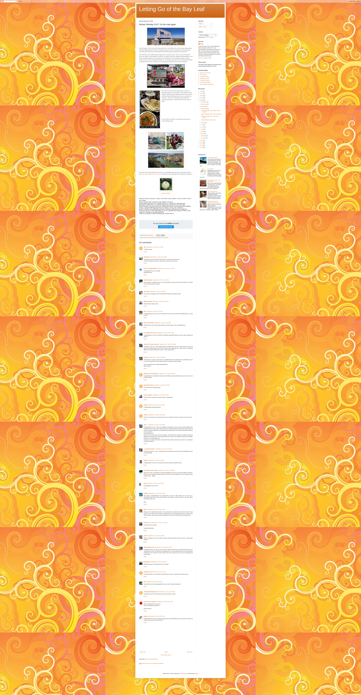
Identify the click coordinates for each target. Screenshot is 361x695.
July (202, 124)
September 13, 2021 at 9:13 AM (160, 395)
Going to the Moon (156, 174)
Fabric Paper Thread (205, 73)
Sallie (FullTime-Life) (149, 547)
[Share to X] (160, 235)
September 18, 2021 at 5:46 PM (167, 591)
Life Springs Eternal (212, 157)
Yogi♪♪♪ (146, 424)
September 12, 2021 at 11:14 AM (154, 247)
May (202, 129)
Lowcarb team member (150, 601)
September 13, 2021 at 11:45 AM (156, 424)
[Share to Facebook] (162, 235)
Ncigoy (145, 405)
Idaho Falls (145, 237)
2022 (201, 98)
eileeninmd (146, 257)
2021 (201, 100)
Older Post (189, 652)
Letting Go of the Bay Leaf (172, 9)
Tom (145, 247)
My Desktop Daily (148, 385)
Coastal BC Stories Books (151, 470)
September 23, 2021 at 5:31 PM (165, 601)
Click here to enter (166, 227)
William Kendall (148, 301)
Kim (145, 311)
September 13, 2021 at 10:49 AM (156, 415)
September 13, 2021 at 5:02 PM (156, 460)
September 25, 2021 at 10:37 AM (156, 616)
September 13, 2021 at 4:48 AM (157, 357)
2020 (201, 140)
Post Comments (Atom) (152, 659)
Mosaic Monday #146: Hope (208, 120)
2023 (201, 95)
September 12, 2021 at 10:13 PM (165, 332)
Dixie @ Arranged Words (150, 268)
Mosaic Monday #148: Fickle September (211, 114)
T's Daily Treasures (205, 80)
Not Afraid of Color (204, 78)
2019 (201, 143)
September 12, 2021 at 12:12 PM (165, 268)
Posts (202, 23)
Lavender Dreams (204, 76)
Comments (203, 26)
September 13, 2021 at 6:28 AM (167, 373)
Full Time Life (203, 74)
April (202, 131)
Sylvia (145, 535)
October (203, 106)
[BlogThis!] (159, 235)
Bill (144, 581)
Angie (201, 44)
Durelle (146, 415)
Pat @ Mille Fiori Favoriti (150, 332)
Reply (145, 251)
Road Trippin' (144, 174)
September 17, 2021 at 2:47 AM (159, 562)
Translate (211, 37)
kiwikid (145, 460)
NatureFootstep (148, 280)
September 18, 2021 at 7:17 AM (157, 572)
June (202, 127)
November (204, 104)
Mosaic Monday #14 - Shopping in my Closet (213, 202)
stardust (146, 493)
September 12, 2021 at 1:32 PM (161, 280)
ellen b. (145, 509)
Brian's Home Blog (149, 322)
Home (166, 652)
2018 (201, 145)
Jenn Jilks (146, 291)
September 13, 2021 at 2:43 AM (168, 344)
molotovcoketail (183, 673)
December (204, 102)
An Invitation (210, 169)
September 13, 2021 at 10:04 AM (156, 405)
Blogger (196, 673)
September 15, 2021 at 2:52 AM (159, 522)
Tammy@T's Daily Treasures (151, 344)
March (203, 133)
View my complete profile (204, 58)
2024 (201, 93)
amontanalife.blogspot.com (151, 591)
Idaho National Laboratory (155, 237)
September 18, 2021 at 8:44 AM (154, 581)
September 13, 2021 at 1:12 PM (164, 449)
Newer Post (143, 652)
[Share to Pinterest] (164, 235)
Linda (145, 483)
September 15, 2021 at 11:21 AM (156, 535)
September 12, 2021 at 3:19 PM (160, 301)
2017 (201, 147)
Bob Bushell (147, 562)
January (203, 138)
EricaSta (146, 357)
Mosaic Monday (164, 237)
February (203, 135)
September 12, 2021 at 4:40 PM (162, 322)
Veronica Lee (147, 522)
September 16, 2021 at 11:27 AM (163, 547)
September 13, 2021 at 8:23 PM (166, 470)
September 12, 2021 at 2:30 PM (158, 291)
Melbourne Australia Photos (151, 373)
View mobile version (166, 655)
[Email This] (157, 235)
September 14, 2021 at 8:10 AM (157, 493)
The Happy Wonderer (205, 82)
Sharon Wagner (148, 395)
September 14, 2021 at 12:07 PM (156, 509)
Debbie (145, 616)
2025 (201, 91)
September (204, 108)
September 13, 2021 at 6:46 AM (162, 385)
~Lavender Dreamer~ (149, 449)
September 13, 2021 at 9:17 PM (155, 483)
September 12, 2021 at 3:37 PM (154, 311)
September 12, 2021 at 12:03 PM (158, 257)
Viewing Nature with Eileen (207, 84)
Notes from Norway (212, 191)
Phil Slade (146, 572)
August (203, 122)
